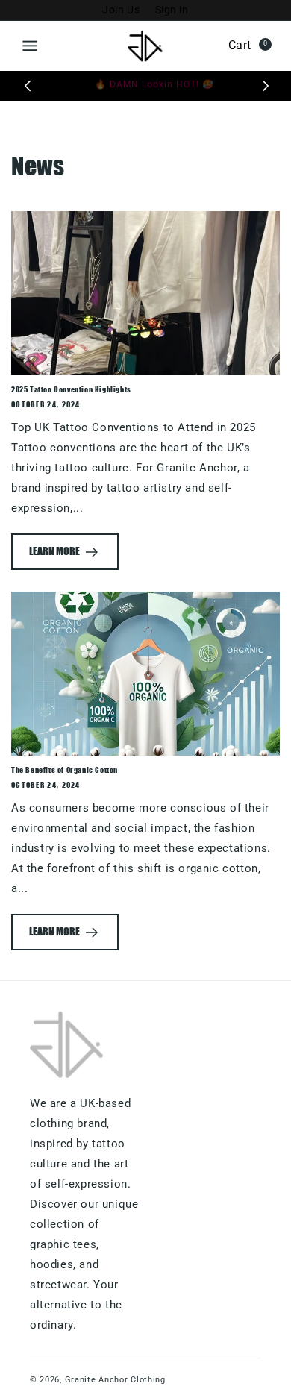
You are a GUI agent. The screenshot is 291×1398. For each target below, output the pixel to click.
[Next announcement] (265, 86)
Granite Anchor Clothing (115, 1380)
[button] (29, 45)
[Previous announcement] (27, 86)
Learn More (54, 551)
